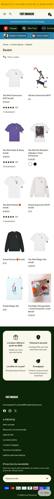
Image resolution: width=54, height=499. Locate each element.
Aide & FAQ (8, 435)
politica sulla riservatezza (14, 455)
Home (5, 44)
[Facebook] (4, 410)
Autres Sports (17, 44)
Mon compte (9, 424)
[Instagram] (10, 410)
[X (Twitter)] (15, 410)
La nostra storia (10, 440)
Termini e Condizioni (12, 450)
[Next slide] (21, 78)
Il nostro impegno (11, 445)
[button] (30, 164)
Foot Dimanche (30, 495)
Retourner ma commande (14, 429)
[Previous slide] (7, 78)
